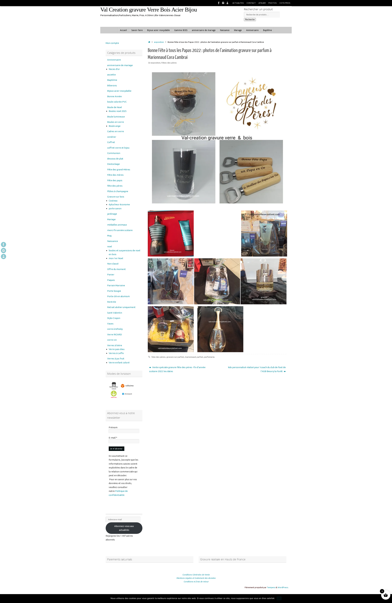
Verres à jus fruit (115, 358)
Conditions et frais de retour (196, 581)
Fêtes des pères (169, 62)
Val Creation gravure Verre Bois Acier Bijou (148, 9)
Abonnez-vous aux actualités (124, 528)
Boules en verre (115, 122)
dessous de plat (115, 158)
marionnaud (190, 357)
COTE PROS (284, 3)
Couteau (113, 200)
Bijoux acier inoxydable (119, 91)
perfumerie (209, 357)
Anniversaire (114, 59)
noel (109, 246)
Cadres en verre (115, 131)
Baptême (112, 80)
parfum (200, 357)
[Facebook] (219, 3)
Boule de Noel (114, 107)
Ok (279, 598)
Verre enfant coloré (119, 362)
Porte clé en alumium (118, 296)
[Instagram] (223, 3)
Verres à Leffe (116, 353)
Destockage (113, 164)
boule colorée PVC (117, 101)
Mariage (111, 219)
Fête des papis (114, 180)
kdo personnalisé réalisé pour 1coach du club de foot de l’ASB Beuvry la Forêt (257, 369)
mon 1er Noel (116, 258)
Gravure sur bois (115, 196)
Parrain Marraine (116, 285)
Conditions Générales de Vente (196, 574)
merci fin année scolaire (120, 230)
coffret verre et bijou (118, 147)
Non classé (113, 263)
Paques (111, 280)
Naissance (112, 241)
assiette (111, 74)
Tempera (271, 587)
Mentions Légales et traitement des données (196, 578)
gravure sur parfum (175, 357)
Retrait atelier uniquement (121, 307)
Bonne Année (114, 96)
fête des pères (115, 185)
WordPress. (283, 587)
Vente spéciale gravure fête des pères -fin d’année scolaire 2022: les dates (177, 369)
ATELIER (262, 3)
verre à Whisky (115, 329)
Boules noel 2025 (117, 111)
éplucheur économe (119, 204)
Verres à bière (114, 345)
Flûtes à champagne (117, 191)
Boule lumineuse (116, 116)
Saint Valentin (114, 312)
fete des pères (159, 357)
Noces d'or (114, 69)
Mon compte (112, 43)
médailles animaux (117, 224)
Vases (110, 323)
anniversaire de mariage (120, 65)
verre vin (112, 340)
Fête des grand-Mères (118, 169)
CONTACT (251, 3)
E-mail (113, 437)
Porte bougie (114, 291)
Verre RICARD (114, 334)
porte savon (115, 208)
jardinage (112, 213)
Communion (113, 153)
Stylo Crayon (113, 318)
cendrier (111, 137)
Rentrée (111, 302)
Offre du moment (116, 269)
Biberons (112, 85)
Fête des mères (115, 175)
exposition (159, 42)
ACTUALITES (238, 3)
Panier (110, 274)
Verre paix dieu (116, 349)
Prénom (113, 427)
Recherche (250, 19)
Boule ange (115, 126)
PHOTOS (272, 3)
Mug (109, 235)
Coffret (111, 142)
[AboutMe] (227, 3)
